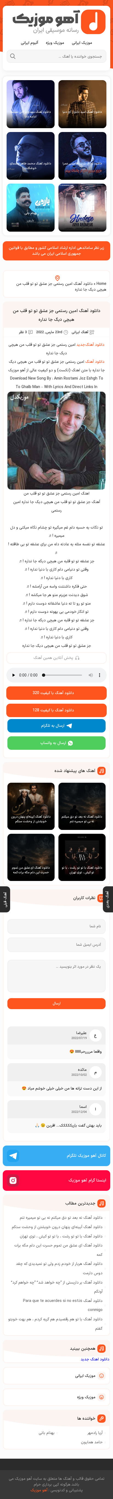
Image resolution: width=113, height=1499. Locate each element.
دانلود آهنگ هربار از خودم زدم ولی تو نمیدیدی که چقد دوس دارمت (59, 1268)
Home (101, 284)
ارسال (57, 1003)
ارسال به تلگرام (52, 726)
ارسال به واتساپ (53, 743)
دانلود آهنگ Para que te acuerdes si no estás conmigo (63, 1305)
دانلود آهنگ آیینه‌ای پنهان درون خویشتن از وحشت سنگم (57, 1227)
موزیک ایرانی (82, 43)
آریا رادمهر (95, 1433)
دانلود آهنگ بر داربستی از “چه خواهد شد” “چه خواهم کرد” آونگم (57, 1287)
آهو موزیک (38, 1490)
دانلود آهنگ (94, 362)
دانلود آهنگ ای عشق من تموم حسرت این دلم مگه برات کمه (58, 1250)
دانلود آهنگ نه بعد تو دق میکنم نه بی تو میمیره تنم (61, 1218)
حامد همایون (92, 1442)
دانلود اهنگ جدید (95, 1359)
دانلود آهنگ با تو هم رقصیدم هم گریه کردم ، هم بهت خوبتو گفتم (55, 1324)
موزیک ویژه (55, 43)
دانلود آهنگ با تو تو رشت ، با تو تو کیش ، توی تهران (61, 1236)
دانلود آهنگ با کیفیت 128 (53, 710)
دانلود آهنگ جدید (90, 345)
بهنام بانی (47, 1433)
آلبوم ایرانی (29, 43)
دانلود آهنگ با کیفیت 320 (53, 693)
